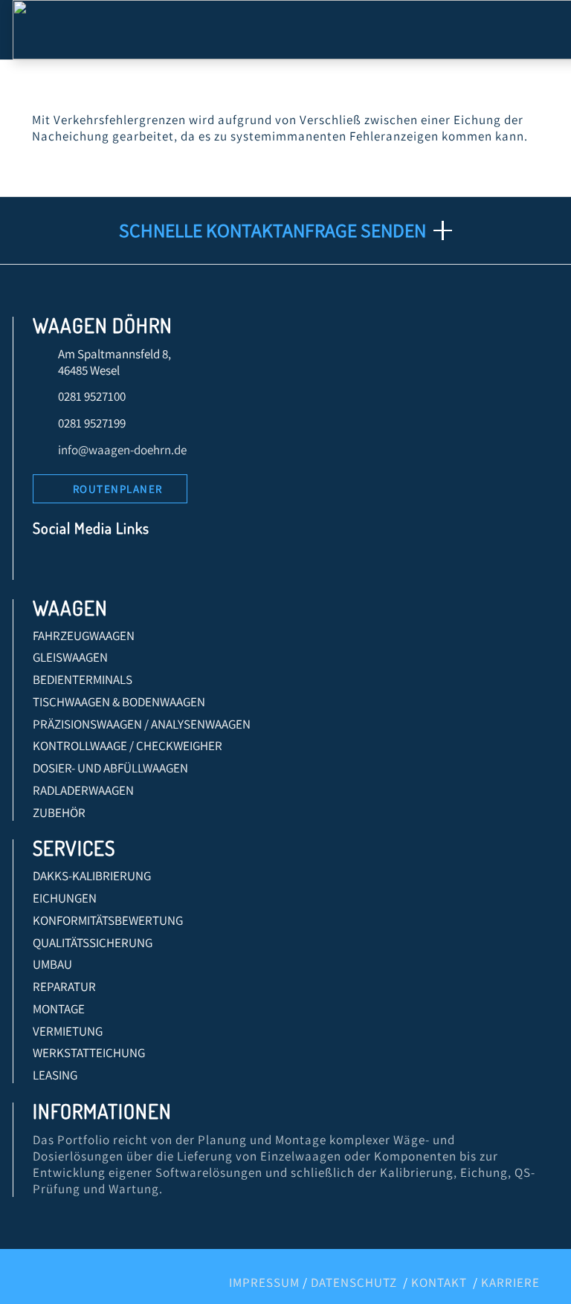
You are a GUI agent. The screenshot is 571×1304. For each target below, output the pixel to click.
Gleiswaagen (70, 657)
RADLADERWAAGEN (83, 790)
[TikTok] (175, 565)
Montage (59, 1009)
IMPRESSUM (264, 1282)
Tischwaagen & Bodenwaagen (119, 702)
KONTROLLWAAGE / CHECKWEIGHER (127, 745)
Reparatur (64, 986)
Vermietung (68, 1031)
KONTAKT (439, 1282)
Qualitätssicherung (92, 943)
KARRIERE (510, 1282)
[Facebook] (49, 565)
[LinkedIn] (80, 565)
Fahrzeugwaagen (84, 635)
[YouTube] (112, 565)
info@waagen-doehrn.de (122, 450)
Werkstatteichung (89, 1053)
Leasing (55, 1075)
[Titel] (206, 565)
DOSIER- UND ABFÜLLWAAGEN (110, 768)
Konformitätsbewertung (108, 920)
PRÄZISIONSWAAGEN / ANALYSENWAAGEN (142, 724)
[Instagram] (143, 565)
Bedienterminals (82, 679)
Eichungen (65, 898)
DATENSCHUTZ (354, 1282)
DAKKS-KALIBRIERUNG (92, 876)
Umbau (52, 964)
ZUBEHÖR (59, 812)
